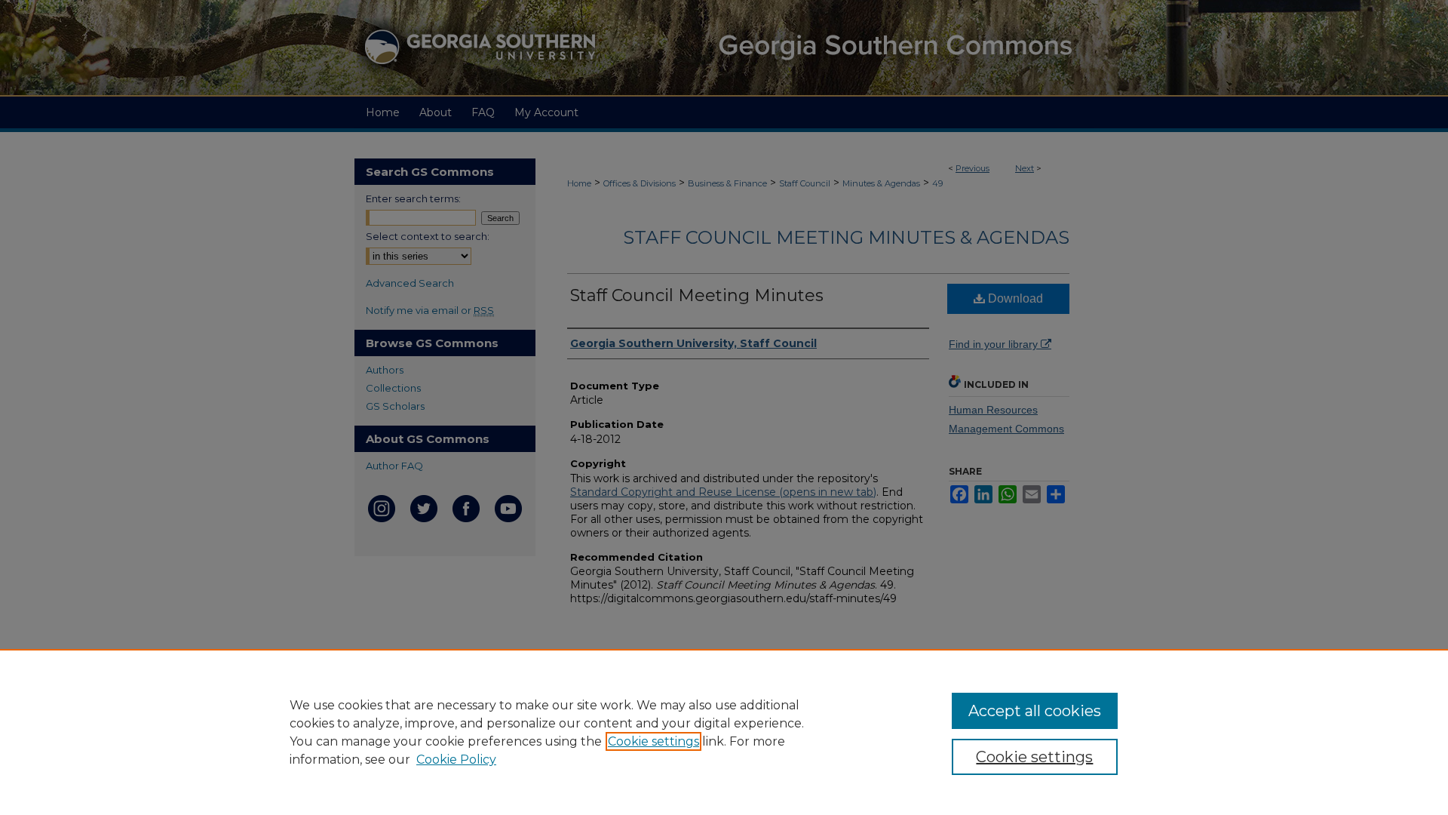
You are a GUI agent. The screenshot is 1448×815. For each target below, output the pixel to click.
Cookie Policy (456, 759)
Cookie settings (653, 741)
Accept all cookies (1034, 711)
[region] (724, 732)
